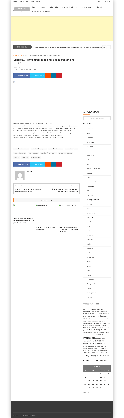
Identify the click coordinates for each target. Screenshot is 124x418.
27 (85, 387)
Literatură (90, 239)
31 (101, 387)
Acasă (32, 1)
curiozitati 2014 (89, 313)
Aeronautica (90, 129)
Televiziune (90, 279)
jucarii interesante (20, 153)
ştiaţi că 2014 (105, 355)
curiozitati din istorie (103, 332)
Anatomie (90, 146)
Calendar (46, 12)
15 (93, 380)
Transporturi (91, 284)
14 (89, 380)
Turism (89, 288)
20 (85, 384)
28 (89, 387)
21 (89, 384)
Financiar (89, 204)
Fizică (88, 208)
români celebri (103, 350)
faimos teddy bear (71, 149)
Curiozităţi (36, 12)
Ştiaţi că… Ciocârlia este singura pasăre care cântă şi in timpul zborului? (58, 47)
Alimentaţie (90, 142)
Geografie (90, 217)
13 (85, 380)
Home (15, 55)
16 (97, 380)
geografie (86, 348)
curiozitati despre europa (90, 323)
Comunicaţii (90, 186)
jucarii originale (33, 153)
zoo (102, 352)
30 (97, 387)
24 (101, 384)
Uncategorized (91, 293)
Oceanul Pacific (95, 350)
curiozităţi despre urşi (56, 149)
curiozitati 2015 (100, 313)
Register (107, 1)
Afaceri (89, 133)
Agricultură (90, 137)
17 (101, 380)
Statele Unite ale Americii (89, 352)
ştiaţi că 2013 (97, 356)
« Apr (85, 392)
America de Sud (97, 309)
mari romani (105, 348)
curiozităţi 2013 (89, 343)
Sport (88, 270)
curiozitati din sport (88, 335)
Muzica (89, 253)
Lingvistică (90, 235)
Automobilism (91, 160)
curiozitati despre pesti (93, 327)
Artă (88, 151)
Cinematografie (91, 182)
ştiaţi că (16, 157)
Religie (89, 266)
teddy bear (25, 157)
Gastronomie (91, 213)
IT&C (88, 231)
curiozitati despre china (99, 321)
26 (108, 384)
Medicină (89, 244)
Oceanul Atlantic (87, 350)
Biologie (89, 164)
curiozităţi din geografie (95, 346)
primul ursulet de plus (65, 153)
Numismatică (91, 257)
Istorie (89, 226)
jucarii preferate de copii (48, 153)
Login (99, 1)
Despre (38, 1)
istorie (100, 348)
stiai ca (98, 352)
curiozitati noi (88, 341)
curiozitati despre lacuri (104, 323)
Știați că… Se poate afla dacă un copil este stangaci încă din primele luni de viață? (23, 221)
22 (93, 384)
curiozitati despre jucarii (38, 149)
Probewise (34, 415)
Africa (84, 309)
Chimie (89, 177)
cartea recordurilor (94, 311)
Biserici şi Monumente (93, 169)
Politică (89, 262)
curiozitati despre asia (96, 319)
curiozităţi (99, 340)
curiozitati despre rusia (89, 332)
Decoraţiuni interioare (93, 200)
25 (105, 384)
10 (101, 377)
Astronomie (90, 155)
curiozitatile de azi (100, 338)
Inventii (20, 55)
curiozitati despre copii (21, 149)
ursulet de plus (35, 157)
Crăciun (89, 191)
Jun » (89, 392)
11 (105, 377)
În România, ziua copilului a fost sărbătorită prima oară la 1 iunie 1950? (69, 229)
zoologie (105, 352)
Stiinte (89, 275)
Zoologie (89, 297)
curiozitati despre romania (98, 329)
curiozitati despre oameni (90, 325)
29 (93, 387)
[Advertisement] (62, 28)
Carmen (28, 70)
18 (105, 380)
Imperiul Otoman (93, 348)
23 (97, 384)
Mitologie (90, 248)
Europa (104, 346)
